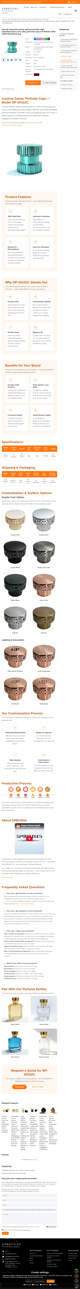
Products (42, 7)
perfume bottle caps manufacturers (14, 1173)
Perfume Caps (15, 19)
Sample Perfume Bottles (55, 1253)
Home (26, 7)
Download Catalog (27, 904)
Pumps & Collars (52, 1266)
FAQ (60, 14)
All (8, 19)
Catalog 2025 (72, 1253)
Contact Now (34, 83)
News (32, 1263)
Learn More (6, 877)
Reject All (29, 1281)
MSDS (70, 1260)
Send (5, 1233)
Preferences (45, 1284)
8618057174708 (10, 1259)
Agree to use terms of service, (16, 1230)
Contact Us (67, 14)
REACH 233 (72, 1258)
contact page (9, 901)
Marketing (53, 1284)
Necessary (28, 1284)
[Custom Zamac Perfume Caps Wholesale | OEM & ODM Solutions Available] (6, 1110)
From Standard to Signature (7, 12)
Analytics (36, 1284)
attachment (52, 1227)
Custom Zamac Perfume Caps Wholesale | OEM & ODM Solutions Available (6, 1124)
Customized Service (57, 7)
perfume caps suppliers (27, 1170)
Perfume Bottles (32, 123)
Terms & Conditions (24, 1230)
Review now (34, 1159)
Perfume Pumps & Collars (12, 125)
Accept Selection (40, 1281)
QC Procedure (73, 1256)
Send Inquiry (19, 1087)
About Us (34, 7)
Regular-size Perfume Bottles (54, 1260)
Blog (70, 7)
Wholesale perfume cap (10, 1170)
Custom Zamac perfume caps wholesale (35, 19)
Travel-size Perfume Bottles (53, 1256)
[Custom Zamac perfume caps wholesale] (36, 74)
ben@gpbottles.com (12, 1256)
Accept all (50, 1281)
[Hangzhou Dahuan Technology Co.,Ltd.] (10, 8)
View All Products (38, 1087)
